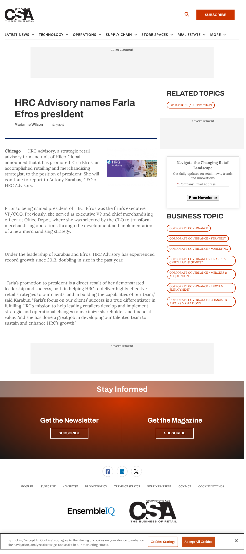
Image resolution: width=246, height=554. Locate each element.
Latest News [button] (17, 34)
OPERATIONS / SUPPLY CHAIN (190, 105)
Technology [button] (51, 34)
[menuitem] (22, 34)
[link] (107, 471)
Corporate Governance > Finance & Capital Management (197, 260)
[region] (122, 541)
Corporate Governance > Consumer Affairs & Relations (198, 301)
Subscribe (215, 15)
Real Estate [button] (189, 34)
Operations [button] (84, 34)
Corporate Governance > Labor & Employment (196, 287)
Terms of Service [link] (127, 486)
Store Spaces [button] (155, 34)
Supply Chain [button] (119, 34)
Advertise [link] (70, 486)
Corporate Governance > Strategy (197, 238)
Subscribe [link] (48, 486)
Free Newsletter (203, 198)
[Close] (236, 541)
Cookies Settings (211, 486)
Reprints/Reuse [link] (159, 486)
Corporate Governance (188, 228)
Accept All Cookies (198, 542)
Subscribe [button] (69, 433)
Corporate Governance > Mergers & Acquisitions (198, 274)
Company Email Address (196, 184)
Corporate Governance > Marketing (198, 248)
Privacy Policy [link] (96, 486)
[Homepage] (19, 15)
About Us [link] (27, 486)
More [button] (215, 34)
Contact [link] (185, 486)
